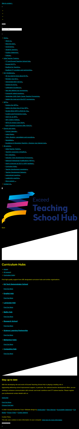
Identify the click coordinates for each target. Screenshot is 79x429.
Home (6, 269)
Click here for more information (52, 420)
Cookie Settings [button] (23, 412)
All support (7, 272)
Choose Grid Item (7, 405)
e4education (41, 409)
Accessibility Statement (64, 409)
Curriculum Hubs (9, 275)
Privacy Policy (11, 412)
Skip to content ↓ (7, 3)
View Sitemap (51, 409)
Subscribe (5, 398)
